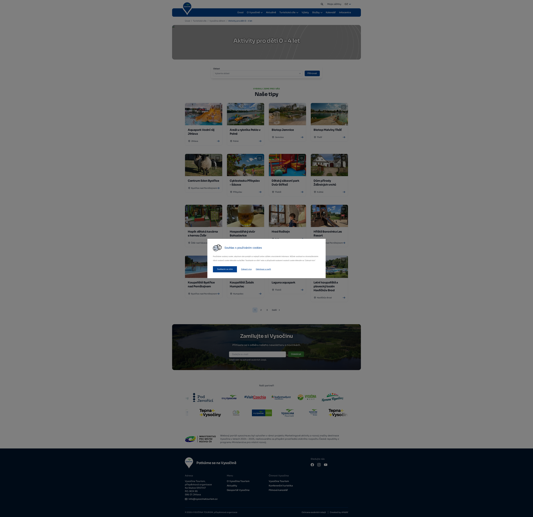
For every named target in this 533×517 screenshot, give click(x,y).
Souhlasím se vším (225, 269)
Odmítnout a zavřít (263, 269)
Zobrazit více (246, 269)
